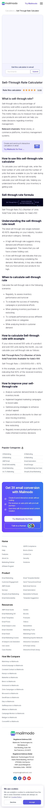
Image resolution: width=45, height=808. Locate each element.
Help (3, 550)
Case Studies (6, 650)
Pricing (4, 546)
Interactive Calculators (31, 642)
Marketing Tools (29, 630)
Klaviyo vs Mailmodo (9, 673)
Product (6, 573)
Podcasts (26, 618)
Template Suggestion (31, 598)
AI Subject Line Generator (11, 642)
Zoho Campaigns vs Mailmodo (13, 689)
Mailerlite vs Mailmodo (10, 677)
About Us (5, 558)
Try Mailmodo (31, 3)
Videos (25, 622)
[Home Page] (9, 3)
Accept (32, 802)
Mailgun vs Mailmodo (9, 717)
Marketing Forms (29, 634)
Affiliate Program (8, 566)
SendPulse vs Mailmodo (10, 697)
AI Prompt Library (29, 646)
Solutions (26, 562)
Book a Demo (28, 550)
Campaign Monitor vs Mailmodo (13, 713)
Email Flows (6, 622)
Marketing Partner (8, 562)
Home (5, 541)
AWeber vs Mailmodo (9, 709)
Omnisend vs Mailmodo (10, 685)
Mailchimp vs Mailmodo (10, 661)
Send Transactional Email (32, 582)
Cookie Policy (16, 797)
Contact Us (27, 554)
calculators (9, 11)
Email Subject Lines (9, 626)
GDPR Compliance (29, 546)
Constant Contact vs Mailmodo (13, 669)
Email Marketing (7, 578)
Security (26, 558)
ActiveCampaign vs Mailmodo (12, 665)
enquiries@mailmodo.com (22, 772)
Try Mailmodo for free (14, 149)
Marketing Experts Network (32, 638)
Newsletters (27, 626)
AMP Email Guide (8, 610)
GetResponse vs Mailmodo (11, 705)
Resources (7, 605)
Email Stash (6, 634)
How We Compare (11, 656)
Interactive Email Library (31, 650)
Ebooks (26, 614)
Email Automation (29, 590)
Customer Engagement (10, 582)
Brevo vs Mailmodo (9, 681)
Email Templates (8, 618)
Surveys (5, 590)
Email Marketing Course (10, 638)
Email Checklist (7, 630)
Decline (13, 802)
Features (5, 554)
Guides (25, 610)
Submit (35, 72)
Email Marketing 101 (9, 614)
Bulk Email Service (29, 586)
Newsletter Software (30, 594)
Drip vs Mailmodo (8, 701)
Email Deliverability (8, 598)
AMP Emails (6, 586)
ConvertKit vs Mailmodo (10, 721)
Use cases (5, 646)
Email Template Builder (31, 578)
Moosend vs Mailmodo (10, 693)
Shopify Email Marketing (10, 594)
